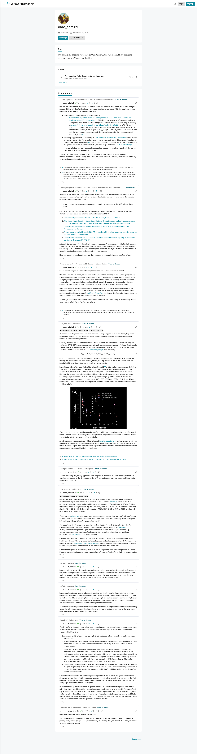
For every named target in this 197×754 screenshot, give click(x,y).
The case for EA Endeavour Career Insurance (85, 76)
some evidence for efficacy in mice (86, 543)
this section (76, 534)
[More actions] (136, 77)
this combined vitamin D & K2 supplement (111, 138)
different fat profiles (95, 293)
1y (78, 103)
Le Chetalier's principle (95, 350)
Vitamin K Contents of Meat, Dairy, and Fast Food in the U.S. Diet (95, 125)
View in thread (121, 100)
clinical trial (75, 516)
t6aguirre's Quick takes (69, 620)
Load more (62, 83)
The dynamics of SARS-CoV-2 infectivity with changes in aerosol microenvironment (90, 456)
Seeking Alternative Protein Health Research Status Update (84, 264)
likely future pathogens (107, 441)
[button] (61, 103)
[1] (82, 134)
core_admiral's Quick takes (71, 324)
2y (83, 711)
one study (113, 502)
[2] (89, 142)
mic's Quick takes (67, 563)
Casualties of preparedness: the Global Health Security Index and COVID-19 (92, 218)
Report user (137, 739)
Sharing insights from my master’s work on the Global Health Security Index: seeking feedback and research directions (108, 187)
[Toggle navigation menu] (4, 4)
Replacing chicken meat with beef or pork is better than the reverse (87, 100)
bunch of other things (124, 145)
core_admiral (69, 78)
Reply (62, 182)
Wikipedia (122, 527)
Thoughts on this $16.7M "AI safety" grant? (77, 469)
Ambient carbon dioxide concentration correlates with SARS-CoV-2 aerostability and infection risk (95, 459)
